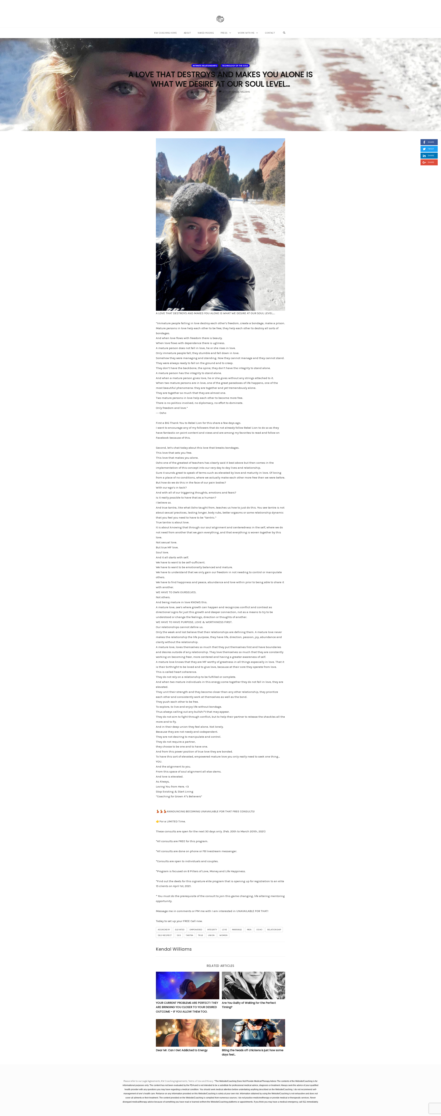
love (224, 929)
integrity (212, 929)
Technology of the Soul (235, 65)
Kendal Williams (174, 949)
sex (179, 935)
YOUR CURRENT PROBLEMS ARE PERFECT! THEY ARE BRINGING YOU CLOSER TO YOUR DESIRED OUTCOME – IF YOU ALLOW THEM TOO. (187, 1007)
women (223, 935)
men (249, 929)
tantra (189, 935)
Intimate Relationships (205, 65)
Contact (270, 33)
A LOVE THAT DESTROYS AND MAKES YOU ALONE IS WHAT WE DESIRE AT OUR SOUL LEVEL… (220, 79)
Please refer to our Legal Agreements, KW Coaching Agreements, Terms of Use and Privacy (169, 1081)
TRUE (200, 935)
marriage (237, 929)
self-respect (165, 935)
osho (259, 929)
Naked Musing (206, 33)
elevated (180, 929)
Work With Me (246, 33)
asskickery (164, 929)
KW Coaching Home (165, 33)
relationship (274, 929)
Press (224, 33)
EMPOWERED (196, 929)
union (211, 935)
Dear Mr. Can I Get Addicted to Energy (182, 1050)
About (187, 33)
